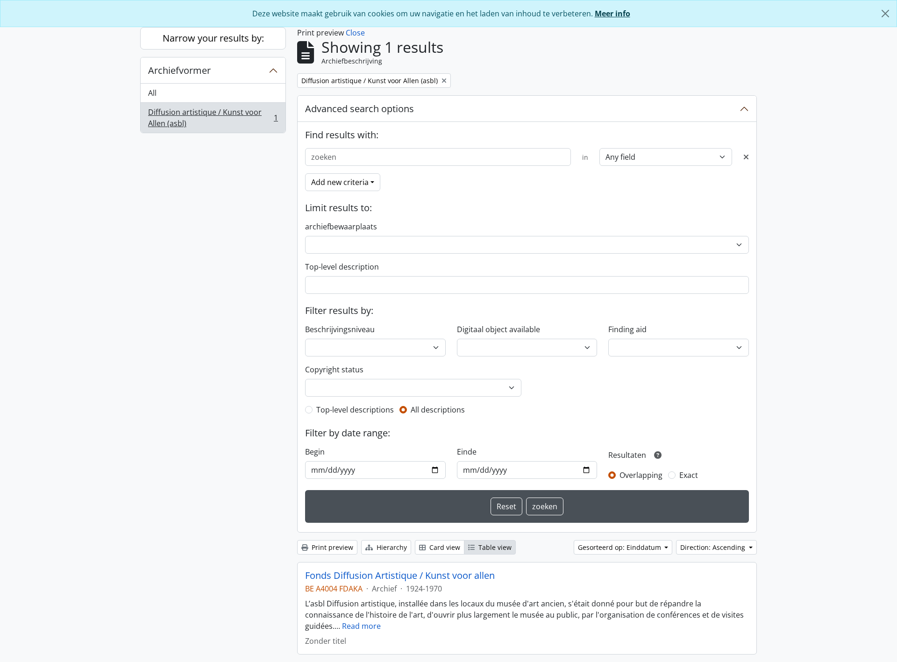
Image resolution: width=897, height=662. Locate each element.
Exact (688, 475)
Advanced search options (359, 108)
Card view (443, 547)
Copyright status (334, 369)
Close (355, 33)
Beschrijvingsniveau (340, 329)
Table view (494, 547)
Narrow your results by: (213, 38)
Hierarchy (391, 547)
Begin (315, 452)
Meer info (612, 13)
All (152, 93)
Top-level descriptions (355, 410)
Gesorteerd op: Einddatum (620, 547)
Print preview (331, 547)
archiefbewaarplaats (341, 226)
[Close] (885, 13)
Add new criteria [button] (340, 182)
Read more (361, 626)
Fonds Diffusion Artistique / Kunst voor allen (400, 575)
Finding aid (627, 329)
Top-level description (342, 267)
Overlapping (640, 475)
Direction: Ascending (713, 547)
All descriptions (438, 410)
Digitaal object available (498, 329)
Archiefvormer (179, 70)
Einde (467, 452)
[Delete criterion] (746, 157)
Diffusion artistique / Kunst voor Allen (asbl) (213, 117)
